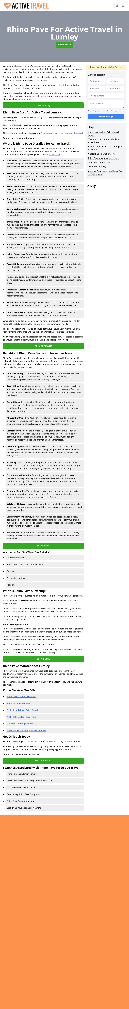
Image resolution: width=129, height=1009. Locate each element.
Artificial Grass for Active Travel (21, 717)
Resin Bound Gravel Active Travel (22, 710)
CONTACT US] (43, 105)
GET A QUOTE (43, 659)
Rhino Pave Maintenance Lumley (103, 158)
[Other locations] (117, 5)
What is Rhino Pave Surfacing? (102, 153)
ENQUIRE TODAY (43, 760)
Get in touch (64, 44)
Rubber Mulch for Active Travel (21, 696)
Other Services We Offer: (99, 162)
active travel (54, 154)
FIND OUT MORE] (43, 346)
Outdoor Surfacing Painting (20, 723)
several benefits (62, 361)
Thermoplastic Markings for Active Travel (26, 730)
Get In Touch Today (97, 166)
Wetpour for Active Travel (19, 703)
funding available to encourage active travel (62, 133)
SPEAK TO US (43, 545)
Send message (106, 116)
